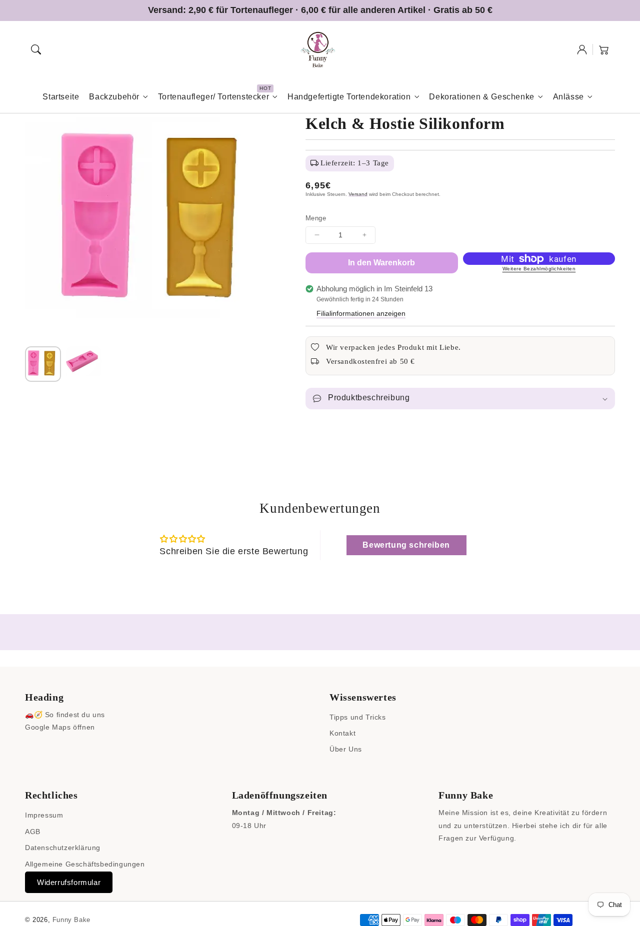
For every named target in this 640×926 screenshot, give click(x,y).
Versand (358, 194)
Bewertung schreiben (406, 545)
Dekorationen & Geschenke (481, 96)
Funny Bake (71, 920)
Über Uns (346, 749)
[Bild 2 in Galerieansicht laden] (84, 364)
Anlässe (568, 96)
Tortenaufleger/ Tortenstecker (213, 96)
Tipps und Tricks (358, 717)
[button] (36, 49)
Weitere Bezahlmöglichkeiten (539, 268)
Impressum (44, 815)
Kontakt (343, 733)
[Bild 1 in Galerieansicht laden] (43, 364)
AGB (32, 832)
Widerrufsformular (68, 882)
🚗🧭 (33, 715)
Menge (316, 218)
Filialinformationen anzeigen (361, 313)
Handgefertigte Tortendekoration (349, 96)
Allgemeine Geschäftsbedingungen (85, 864)
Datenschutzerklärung (62, 848)
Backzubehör (114, 96)
